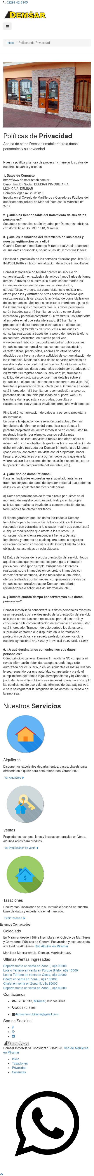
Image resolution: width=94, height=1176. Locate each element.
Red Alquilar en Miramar (51, 946)
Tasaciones (20, 1063)
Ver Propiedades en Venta (20, 847)
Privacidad (19, 1067)
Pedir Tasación (13, 918)
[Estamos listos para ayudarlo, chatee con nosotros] (47, 1169)
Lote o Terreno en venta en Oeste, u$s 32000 (35, 974)
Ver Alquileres (13, 777)
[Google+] (13, 1031)
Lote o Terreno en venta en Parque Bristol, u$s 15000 (40, 970)
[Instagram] (13, 1036)
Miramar (39, 1001)
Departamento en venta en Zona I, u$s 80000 (35, 988)
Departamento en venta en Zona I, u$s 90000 (35, 966)
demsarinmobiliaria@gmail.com (37, 1014)
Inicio (10, 42)
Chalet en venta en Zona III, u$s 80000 (30, 983)
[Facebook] (13, 1027)
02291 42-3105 (17, 2)
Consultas (19, 1072)
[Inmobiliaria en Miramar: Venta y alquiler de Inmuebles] (25, 14)
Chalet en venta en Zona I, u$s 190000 (30, 979)
